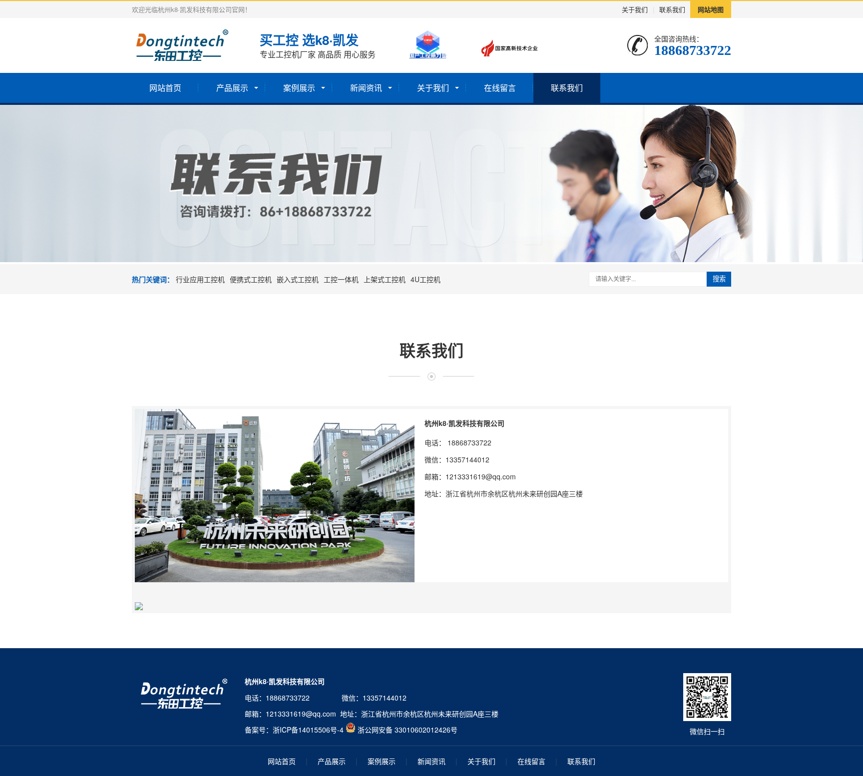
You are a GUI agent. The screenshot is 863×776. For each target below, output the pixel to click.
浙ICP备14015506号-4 (308, 730)
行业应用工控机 (200, 279)
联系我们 (672, 9)
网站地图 (711, 9)
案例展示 (299, 87)
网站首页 (165, 87)
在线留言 (500, 87)
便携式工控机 (251, 279)
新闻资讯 (366, 87)
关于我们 (635, 9)
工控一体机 (341, 279)
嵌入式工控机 (298, 279)
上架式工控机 (385, 279)
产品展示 (232, 87)
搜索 (719, 279)
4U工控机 (425, 279)
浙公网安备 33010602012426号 (407, 730)
